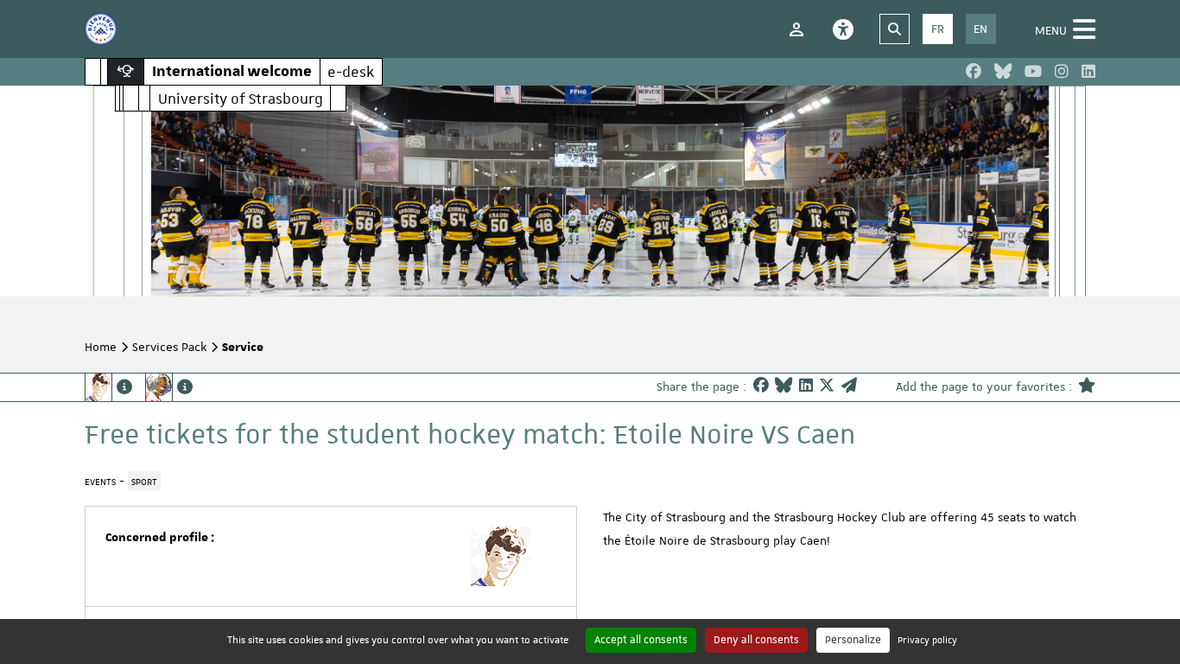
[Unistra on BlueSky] (1003, 72)
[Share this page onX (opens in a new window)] (826, 387)
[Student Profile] (108, 387)
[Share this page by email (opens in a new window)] (849, 387)
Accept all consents (641, 640)
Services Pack (169, 346)
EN (980, 28)
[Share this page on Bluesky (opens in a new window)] (783, 387)
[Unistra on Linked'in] (1088, 72)
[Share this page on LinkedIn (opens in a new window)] (806, 387)
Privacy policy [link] (927, 639)
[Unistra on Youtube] (1033, 72)
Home (101, 346)
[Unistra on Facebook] (973, 72)
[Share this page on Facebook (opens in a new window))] (761, 387)
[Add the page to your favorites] (1086, 387)
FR (937, 28)
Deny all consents (756, 640)
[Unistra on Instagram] (1062, 72)
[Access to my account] (796, 29)
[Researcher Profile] (169, 387)
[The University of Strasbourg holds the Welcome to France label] (101, 29)
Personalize (853, 640)
